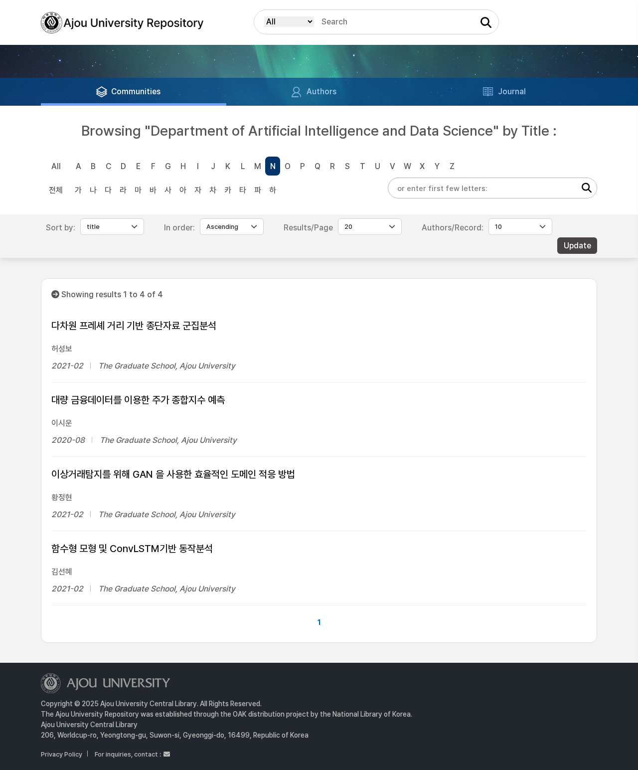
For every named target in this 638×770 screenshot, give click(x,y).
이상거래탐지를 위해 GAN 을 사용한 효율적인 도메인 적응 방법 (173, 474)
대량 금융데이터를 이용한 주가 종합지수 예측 (138, 400)
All (56, 166)
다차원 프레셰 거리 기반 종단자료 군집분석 (133, 326)
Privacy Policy (61, 754)
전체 (56, 190)
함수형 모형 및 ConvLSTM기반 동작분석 (132, 549)
